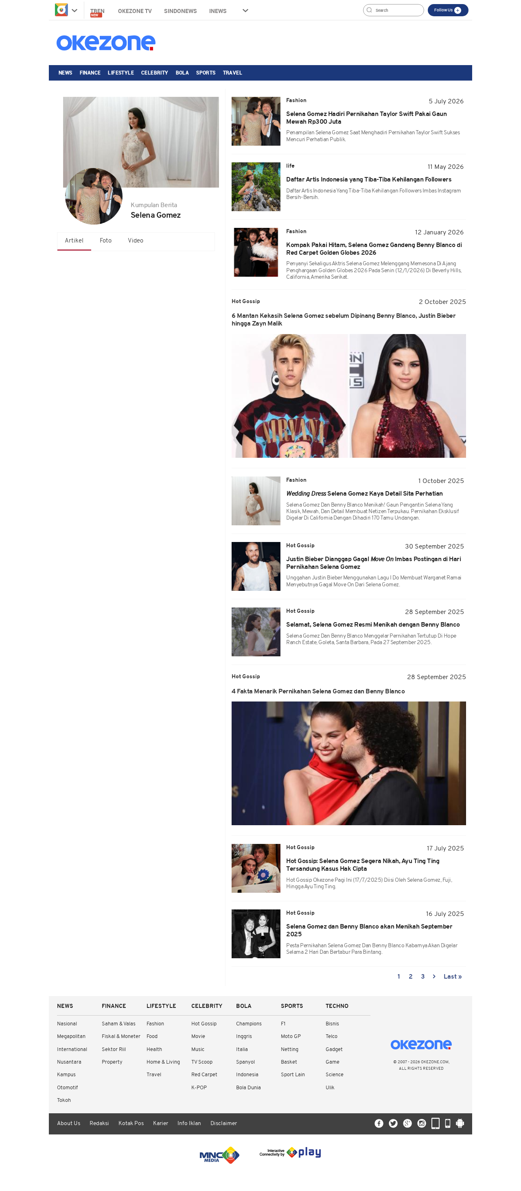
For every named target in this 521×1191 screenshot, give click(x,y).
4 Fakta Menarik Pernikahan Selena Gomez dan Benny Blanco (318, 691)
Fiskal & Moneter (121, 1036)
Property (112, 1062)
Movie (198, 1036)
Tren (98, 12)
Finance (90, 72)
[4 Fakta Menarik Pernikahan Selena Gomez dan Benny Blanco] (349, 763)
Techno (337, 1006)
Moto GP (291, 1036)
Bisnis (332, 1024)
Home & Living (163, 1062)
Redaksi (99, 1124)
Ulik (330, 1087)
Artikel (74, 241)
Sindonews (180, 11)
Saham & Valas (119, 1024)
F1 (283, 1024)
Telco (331, 1036)
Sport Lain (293, 1074)
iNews (218, 11)
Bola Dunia (248, 1087)
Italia (242, 1049)
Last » (453, 977)
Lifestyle (121, 72)
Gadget (334, 1049)
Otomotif (67, 1087)
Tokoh (64, 1100)
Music (197, 1049)
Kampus (66, 1074)
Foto (106, 241)
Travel (232, 72)
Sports (205, 72)
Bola (182, 72)
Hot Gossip (204, 1024)
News (65, 72)
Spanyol (245, 1062)
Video (135, 241)
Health (154, 1049)
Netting (289, 1049)
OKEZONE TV (135, 11)
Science (335, 1074)
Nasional (67, 1024)
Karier (160, 1124)
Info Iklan (189, 1124)
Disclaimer (223, 1124)
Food (152, 1036)
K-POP (199, 1087)
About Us (68, 1124)
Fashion (155, 1024)
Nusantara (69, 1062)
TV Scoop (201, 1062)
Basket (289, 1062)
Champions (249, 1024)
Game (332, 1062)
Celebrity (155, 72)
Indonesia (247, 1074)
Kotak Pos (131, 1124)
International (72, 1049)
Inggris (244, 1036)
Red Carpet (204, 1074)
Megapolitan (71, 1036)
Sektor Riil (114, 1049)
